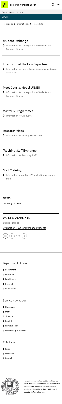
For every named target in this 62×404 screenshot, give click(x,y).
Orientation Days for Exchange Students (24, 227)
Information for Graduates (19, 115)
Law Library (10, 279)
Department (10, 269)
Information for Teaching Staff (21, 155)
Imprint (8, 321)
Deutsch (8, 358)
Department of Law (12, 12)
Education (9, 274)
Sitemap (9, 316)
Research (9, 283)
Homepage (8, 23)
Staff (7, 311)
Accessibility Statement (15, 330)
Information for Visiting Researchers (24, 135)
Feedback (9, 353)
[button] (5, 236)
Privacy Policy (11, 325)
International (23, 23)
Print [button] (7, 348)
